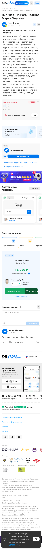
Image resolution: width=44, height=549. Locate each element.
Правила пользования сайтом (12, 417)
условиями (14, 545)
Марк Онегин (17, 150)
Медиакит (5, 431)
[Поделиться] (38, 24)
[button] (34, 24)
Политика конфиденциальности (12, 422)
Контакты (5, 427)
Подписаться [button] (24, 156)
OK (36, 539)
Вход (37, 3)
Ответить (19, 342)
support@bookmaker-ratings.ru (17, 503)
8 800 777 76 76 (14, 500)
